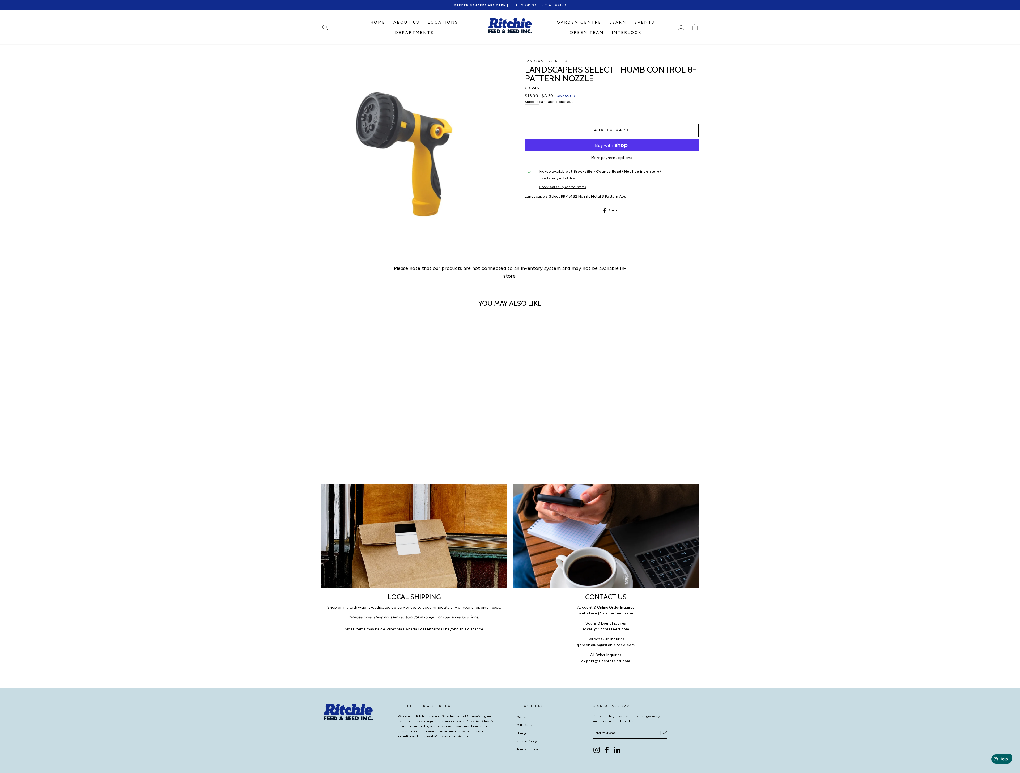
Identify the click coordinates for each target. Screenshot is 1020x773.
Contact (522, 717)
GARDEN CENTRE (579, 22)
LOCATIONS (443, 22)
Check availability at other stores (562, 187)
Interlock (627, 32)
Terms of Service (529, 749)
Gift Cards (524, 725)
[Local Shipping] (414, 536)
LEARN (617, 22)
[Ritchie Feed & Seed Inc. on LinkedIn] (617, 750)
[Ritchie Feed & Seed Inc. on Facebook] (607, 750)
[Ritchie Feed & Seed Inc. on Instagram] (596, 750)
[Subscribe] (663, 733)
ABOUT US (406, 22)
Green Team (587, 32)
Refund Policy (527, 741)
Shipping (532, 102)
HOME (377, 22)
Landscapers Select (547, 61)
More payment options (611, 157)
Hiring (521, 733)
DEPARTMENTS (414, 32)
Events (644, 22)
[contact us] (606, 536)
